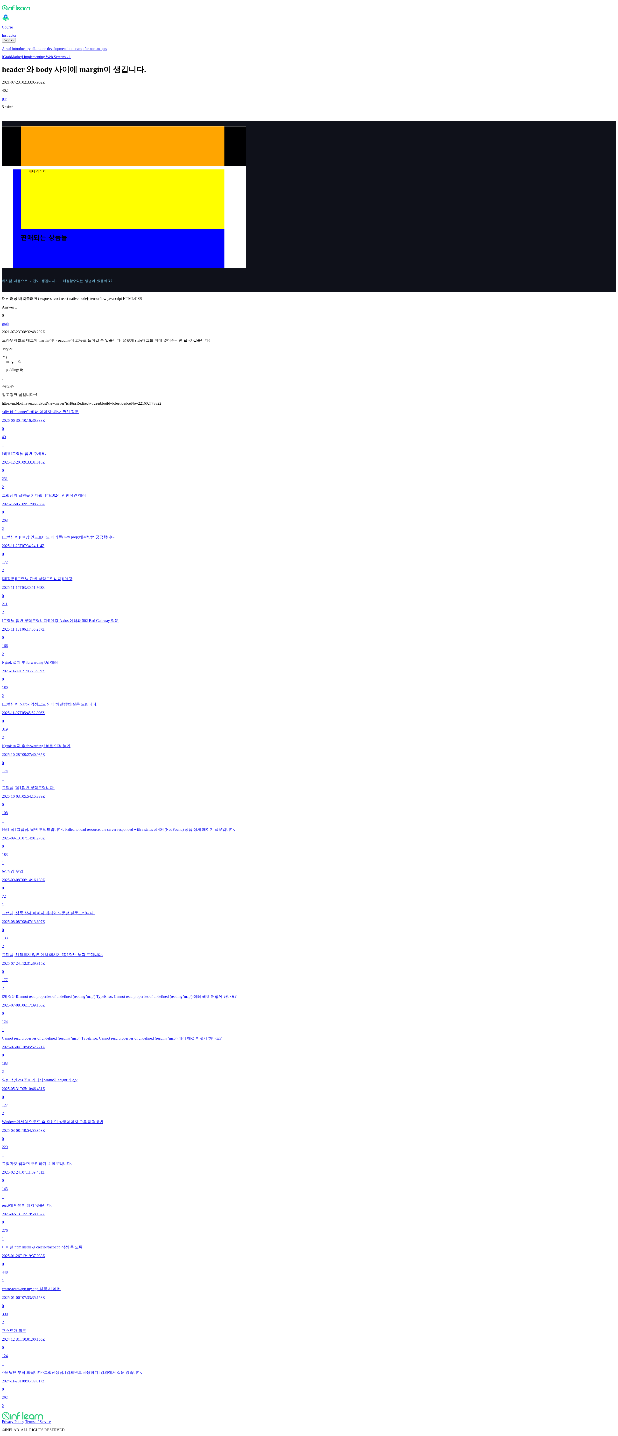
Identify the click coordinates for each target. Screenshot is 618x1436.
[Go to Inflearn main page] (309, 8)
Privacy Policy (13, 1422)
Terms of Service (38, 1422)
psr (4, 99)
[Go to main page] (309, 1416)
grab (5, 324)
